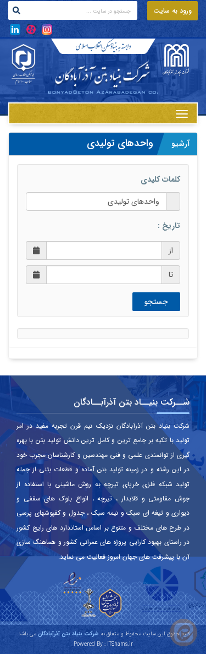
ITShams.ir (120, 644)
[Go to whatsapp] (183, 632)
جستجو (156, 302)
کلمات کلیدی (160, 179)
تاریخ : (169, 226)
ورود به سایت (172, 11)
